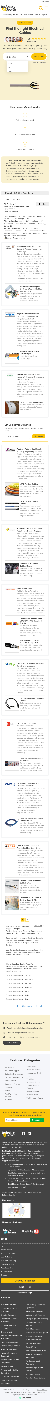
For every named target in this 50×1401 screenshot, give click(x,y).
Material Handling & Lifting (35, 1311)
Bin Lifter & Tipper (12, 1071)
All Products (9, 204)
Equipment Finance (12, 1084)
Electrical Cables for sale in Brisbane (19, 983)
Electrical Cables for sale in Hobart (18, 995)
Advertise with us (7, 1268)
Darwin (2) (8, 226)
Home (3, 1246)
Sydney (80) (24, 221)
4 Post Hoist (9, 1067)
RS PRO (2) (8, 219)
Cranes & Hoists (6, 1332)
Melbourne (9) (37, 221)
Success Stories (6, 1272)
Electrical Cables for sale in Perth (17, 991)
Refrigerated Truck (34, 1073)
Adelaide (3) (21, 223)
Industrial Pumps (7, 1366)
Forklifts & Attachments (9, 1350)
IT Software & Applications (10, 1377)
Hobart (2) (42, 223)
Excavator (8, 1087)
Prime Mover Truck (34, 1070)
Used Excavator (33, 1091)
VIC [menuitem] (9, 68)
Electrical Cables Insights (15, 238)
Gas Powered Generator (34, 231)
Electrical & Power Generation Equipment (16, 207)
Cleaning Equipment (8, 1315)
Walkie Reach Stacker (35, 1098)
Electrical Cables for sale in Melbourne (19, 979)
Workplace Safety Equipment (36, 1378)
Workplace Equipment (33, 1374)
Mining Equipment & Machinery (37, 1319)
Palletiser (8, 1100)
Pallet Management (33, 1329)
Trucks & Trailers (31, 1347)
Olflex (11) (31, 216)
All (28, 219)
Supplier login (25, 1287)
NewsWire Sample (7, 1264)
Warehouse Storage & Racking (36, 1351)
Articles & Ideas (6, 1250)
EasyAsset (40, 1184)
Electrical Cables (11, 211)
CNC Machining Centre (14, 1077)
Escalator (18, 231)
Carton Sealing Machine (14, 1074)
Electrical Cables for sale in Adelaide (19, 987)
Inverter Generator (11, 233)
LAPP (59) (21, 216)
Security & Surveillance (34, 1336)
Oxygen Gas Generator (31, 233)
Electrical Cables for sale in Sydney (18, 975)
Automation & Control (9, 1305)
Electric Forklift (10, 1081)
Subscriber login (24, 1292)
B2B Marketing (6, 1257)
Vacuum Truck (32, 1095)
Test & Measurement (33, 1340)
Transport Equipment (33, 1344)
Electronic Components (9, 1342)
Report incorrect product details (30, 1006)
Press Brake (31, 1066)
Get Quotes (39, 56)
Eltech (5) (40, 216)
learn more (12, 1043)
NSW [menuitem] (10, 63)
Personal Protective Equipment (37, 1333)
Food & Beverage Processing (11, 1346)
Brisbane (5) (8, 223)
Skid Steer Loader (34, 1082)
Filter (44, 204)
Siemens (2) (19, 219)
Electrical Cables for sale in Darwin (18, 999)
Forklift (7, 1091)
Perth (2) (32, 223)
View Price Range (39, 63)
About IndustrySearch (8, 1253)
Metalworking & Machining (35, 1315)
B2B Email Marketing (8, 1261)
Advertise (45, 2)
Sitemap (4, 1275)
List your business (25, 1280)
